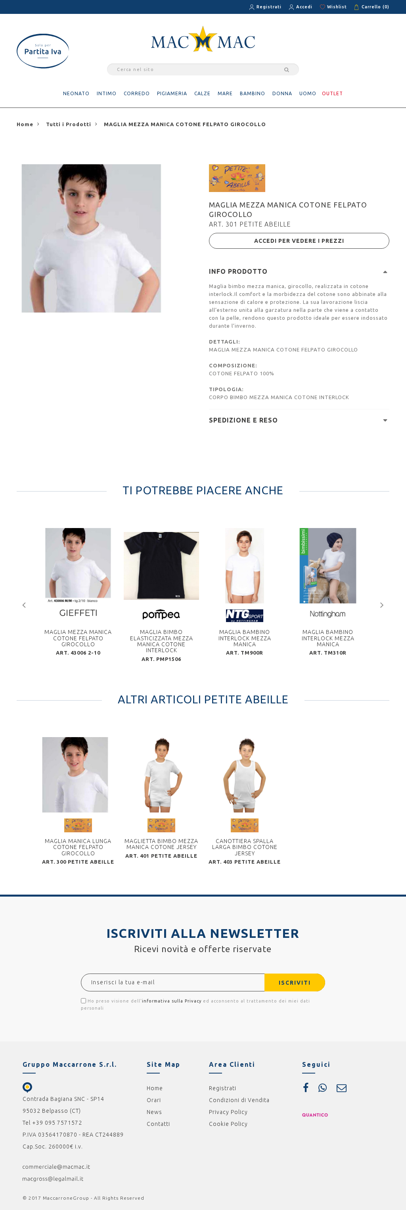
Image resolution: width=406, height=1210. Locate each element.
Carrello (375, 6)
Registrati (269, 6)
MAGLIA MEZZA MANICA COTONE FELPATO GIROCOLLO (78, 638)
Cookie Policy (228, 1124)
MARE (225, 93)
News (154, 1112)
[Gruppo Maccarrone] (203, 38)
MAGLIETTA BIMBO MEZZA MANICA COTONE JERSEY (161, 844)
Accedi (304, 6)
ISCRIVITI (295, 983)
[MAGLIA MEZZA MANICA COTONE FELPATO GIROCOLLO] (78, 565)
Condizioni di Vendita (239, 1100)
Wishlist (337, 6)
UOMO (307, 93)
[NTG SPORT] (245, 615)
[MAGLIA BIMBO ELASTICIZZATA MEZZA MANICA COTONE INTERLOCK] (161, 565)
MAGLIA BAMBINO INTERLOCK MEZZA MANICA (244, 638)
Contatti (158, 1124)
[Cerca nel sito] (285, 69)
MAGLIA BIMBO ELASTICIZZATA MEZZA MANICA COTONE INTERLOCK (161, 641)
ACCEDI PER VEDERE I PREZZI (299, 241)
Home (155, 1088)
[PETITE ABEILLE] (237, 177)
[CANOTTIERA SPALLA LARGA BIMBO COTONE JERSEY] (244, 774)
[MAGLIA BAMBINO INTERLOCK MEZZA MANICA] (244, 565)
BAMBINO (252, 93)
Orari (154, 1100)
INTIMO (107, 93)
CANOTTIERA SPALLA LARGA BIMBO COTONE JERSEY (245, 847)
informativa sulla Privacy (171, 1001)
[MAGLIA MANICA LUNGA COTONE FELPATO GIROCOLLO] (78, 774)
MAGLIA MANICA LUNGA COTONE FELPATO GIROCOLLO (78, 847)
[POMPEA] (161, 613)
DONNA (282, 93)
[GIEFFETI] (78, 612)
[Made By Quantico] (315, 1115)
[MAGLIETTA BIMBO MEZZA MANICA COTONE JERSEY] (161, 774)
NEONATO (76, 93)
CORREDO (137, 93)
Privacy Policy (228, 1112)
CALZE (202, 93)
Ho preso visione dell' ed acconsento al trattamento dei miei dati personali (195, 1004)
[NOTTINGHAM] (328, 614)
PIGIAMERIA (172, 93)
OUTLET (332, 93)
